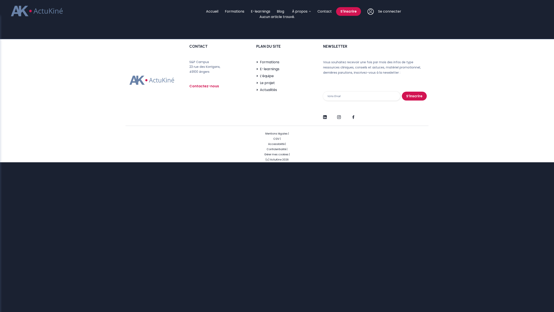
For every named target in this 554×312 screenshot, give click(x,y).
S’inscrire (414, 96)
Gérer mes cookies (276, 154)
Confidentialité (276, 149)
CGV (276, 139)
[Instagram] (339, 115)
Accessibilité (276, 144)
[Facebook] (353, 115)
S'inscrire (348, 11)
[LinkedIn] (325, 115)
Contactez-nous (204, 86)
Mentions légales (276, 133)
